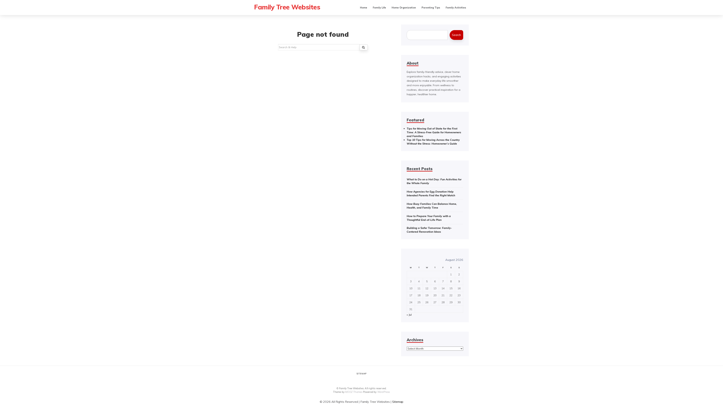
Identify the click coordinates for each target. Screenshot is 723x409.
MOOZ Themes (353, 391)
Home (363, 7)
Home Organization (404, 7)
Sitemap (361, 373)
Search (456, 35)
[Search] (364, 47)
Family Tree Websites (287, 7)
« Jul (409, 314)
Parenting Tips (431, 7)
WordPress (383, 391)
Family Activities (456, 7)
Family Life (379, 7)
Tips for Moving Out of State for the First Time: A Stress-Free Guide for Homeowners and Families (434, 132)
